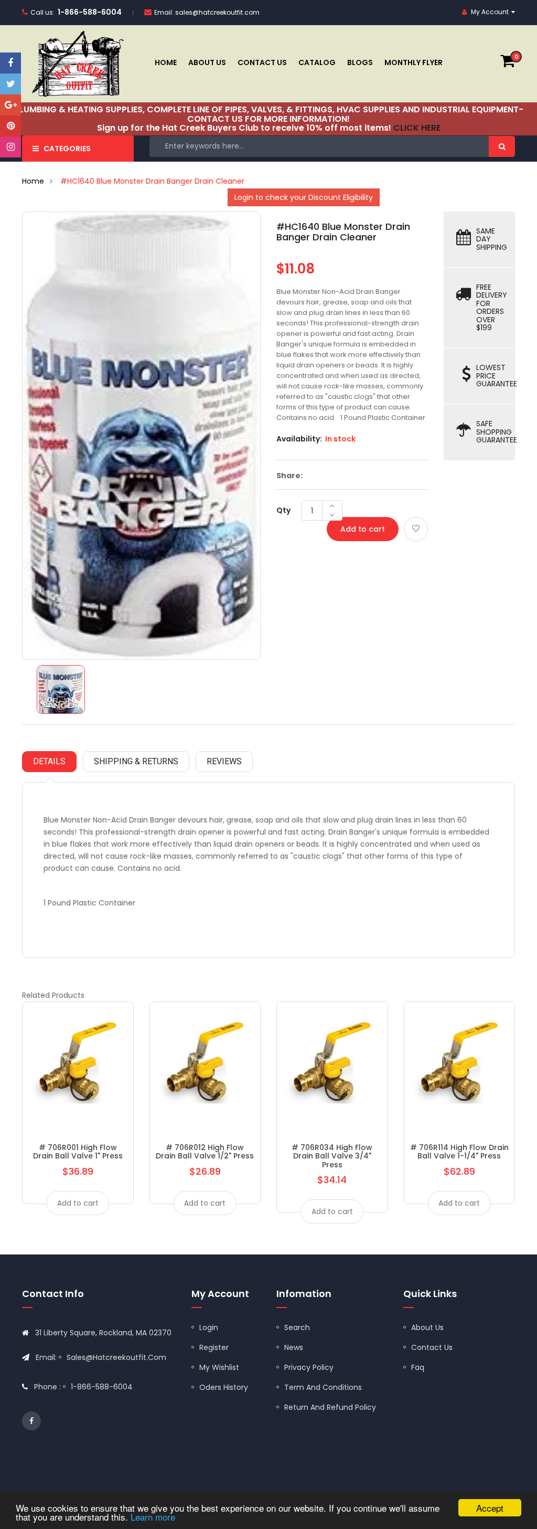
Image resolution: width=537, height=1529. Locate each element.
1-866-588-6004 (90, 12)
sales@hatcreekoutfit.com (217, 12)
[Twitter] (10, 83)
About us (427, 1327)
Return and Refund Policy (330, 1407)
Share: (289, 475)
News (293, 1347)
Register (214, 1347)
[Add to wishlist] (416, 529)
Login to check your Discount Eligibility (303, 197)
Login (208, 1327)
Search (297, 1327)
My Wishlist (219, 1367)
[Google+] (10, 104)
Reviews (224, 761)
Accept (489, 1507)
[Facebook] (10, 62)
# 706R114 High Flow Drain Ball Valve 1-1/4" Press (459, 1151)
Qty (283, 510)
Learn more (153, 1516)
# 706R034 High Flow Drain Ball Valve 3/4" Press (332, 1156)
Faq (417, 1367)
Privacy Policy (309, 1367)
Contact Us (432, 1347)
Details (49, 761)
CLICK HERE (417, 128)
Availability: (299, 439)
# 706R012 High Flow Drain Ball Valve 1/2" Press (205, 1151)
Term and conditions (323, 1387)
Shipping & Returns (136, 761)
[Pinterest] (10, 125)
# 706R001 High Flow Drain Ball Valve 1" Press (78, 1151)
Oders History (223, 1387)
